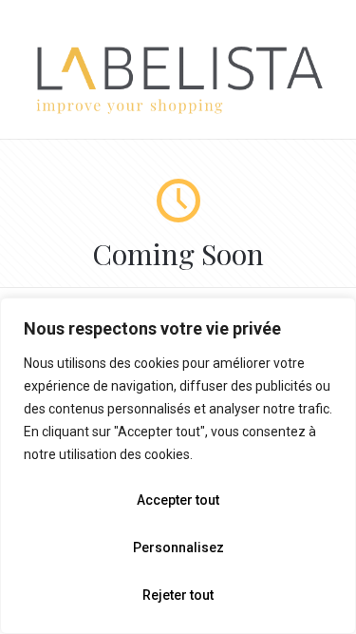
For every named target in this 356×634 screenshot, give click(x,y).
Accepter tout (178, 500)
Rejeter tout (178, 595)
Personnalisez (178, 547)
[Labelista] (178, 111)
